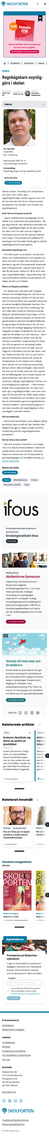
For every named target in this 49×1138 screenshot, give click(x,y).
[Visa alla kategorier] (30, 733)
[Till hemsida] (18, 1111)
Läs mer (6, 865)
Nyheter (6, 1046)
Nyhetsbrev (8, 1025)
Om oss (6, 1059)
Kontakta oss (9, 1092)
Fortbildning (8, 1042)
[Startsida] (5, 63)
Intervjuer (29, 63)
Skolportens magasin (13, 1029)
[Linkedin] (26, 713)
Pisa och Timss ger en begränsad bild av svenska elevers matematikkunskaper (16, 834)
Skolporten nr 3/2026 (11, 917)
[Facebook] (20, 713)
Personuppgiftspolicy (13, 1124)
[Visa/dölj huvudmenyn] (45, 4)
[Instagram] (21, 1101)
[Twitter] (32, 713)
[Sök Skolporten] (38, 4)
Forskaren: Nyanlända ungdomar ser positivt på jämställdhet (17, 741)
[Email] (38, 713)
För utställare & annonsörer (16, 1055)
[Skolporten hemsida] (14, 4)
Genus (41, 63)
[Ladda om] (39, 725)
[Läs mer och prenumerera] (17, 891)
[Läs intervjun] (17, 815)
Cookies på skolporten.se (15, 1120)
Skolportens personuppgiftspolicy (25, 994)
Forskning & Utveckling (14, 1051)
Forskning (15, 63)
